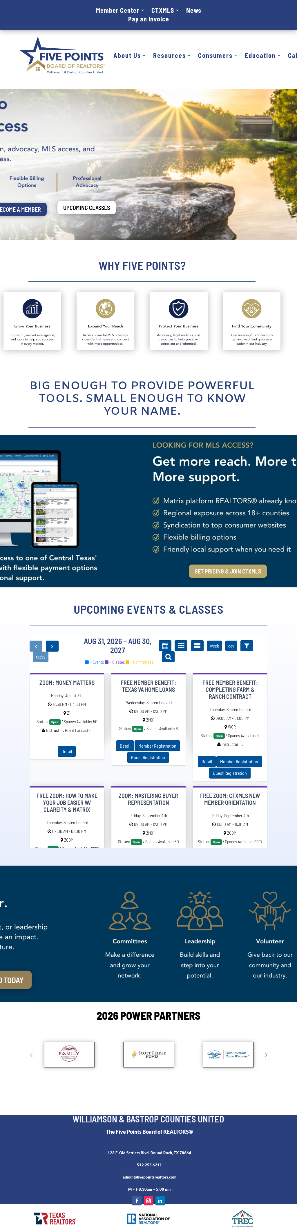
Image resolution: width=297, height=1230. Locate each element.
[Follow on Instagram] (148, 1200)
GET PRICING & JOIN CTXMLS (228, 571)
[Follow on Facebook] (137, 1200)
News (193, 11)
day (231, 645)
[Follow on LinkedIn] (160, 1200)
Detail (66, 751)
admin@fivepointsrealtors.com (149, 1177)
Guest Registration (148, 757)
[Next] (52, 646)
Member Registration (157, 745)
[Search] (168, 656)
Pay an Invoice (148, 20)
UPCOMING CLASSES (86, 207)
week (214, 645)
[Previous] (36, 646)
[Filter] (246, 645)
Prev (31, 1054)
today (40, 656)
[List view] (197, 645)
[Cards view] (181, 645)
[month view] (165, 645)
